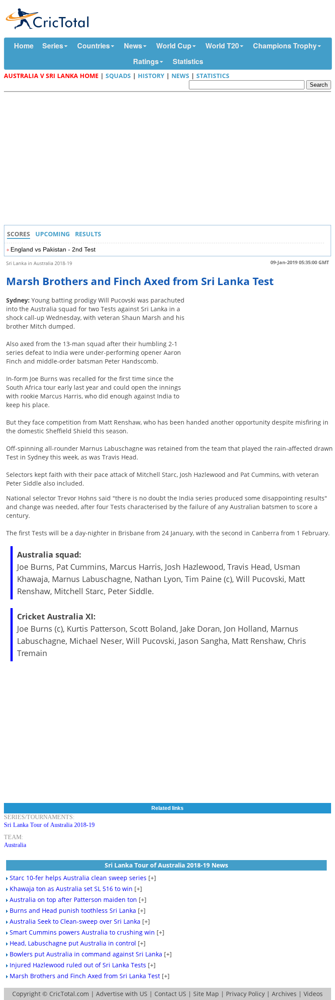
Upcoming (52, 234)
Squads (118, 75)
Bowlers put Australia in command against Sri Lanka (86, 954)
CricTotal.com (69, 994)
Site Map (206, 994)
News (133, 46)
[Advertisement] (170, 160)
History (151, 75)
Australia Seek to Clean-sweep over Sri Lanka (75, 921)
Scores (18, 234)
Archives (284, 994)
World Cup (173, 46)
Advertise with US (121, 994)
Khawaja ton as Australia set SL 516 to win (71, 888)
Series (52, 46)
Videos (313, 994)
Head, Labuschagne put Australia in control (73, 943)
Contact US (170, 994)
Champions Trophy (285, 46)
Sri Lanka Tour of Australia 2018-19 (49, 825)
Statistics (188, 61)
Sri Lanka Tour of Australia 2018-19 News (166, 865)
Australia (15, 845)
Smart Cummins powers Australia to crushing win (82, 932)
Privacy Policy (245, 994)
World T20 (222, 46)
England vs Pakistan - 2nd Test (53, 249)
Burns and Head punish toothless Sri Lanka (73, 910)
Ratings (146, 61)
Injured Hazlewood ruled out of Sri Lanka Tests (78, 965)
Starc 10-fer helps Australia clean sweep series (78, 878)
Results (88, 234)
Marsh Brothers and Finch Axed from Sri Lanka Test (85, 976)
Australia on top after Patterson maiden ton (73, 899)
